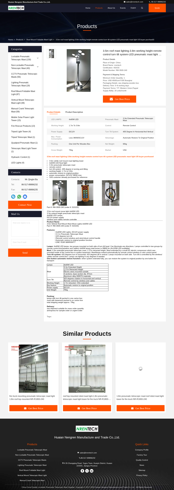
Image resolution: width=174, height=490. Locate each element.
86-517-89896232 (158, 2)
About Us (111, 8)
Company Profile (142, 450)
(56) (24, 75)
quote (157, 8)
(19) (20, 84)
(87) (23, 92)
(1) (23, 137)
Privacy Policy (141, 475)
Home (87, 8)
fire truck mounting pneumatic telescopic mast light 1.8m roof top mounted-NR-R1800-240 (32, 397)
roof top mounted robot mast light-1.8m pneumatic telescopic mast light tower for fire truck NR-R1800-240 (86, 398)
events (123, 8)
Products (99, 8)
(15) (22, 118)
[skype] (13, 196)
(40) (22, 66)
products (19, 40)
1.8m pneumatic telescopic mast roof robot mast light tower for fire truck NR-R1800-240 (140, 397)
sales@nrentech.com (135, 2)
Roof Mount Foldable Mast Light (39, 40)
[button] (12, 374)
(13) (23, 126)
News (142, 465)
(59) (22, 110)
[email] (25, 196)
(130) (21, 58)
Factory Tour (142, 455)
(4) (21, 131)
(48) (22, 101)
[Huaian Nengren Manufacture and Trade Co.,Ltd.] (16, 8)
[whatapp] (19, 196)
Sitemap (142, 470)
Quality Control (142, 460)
